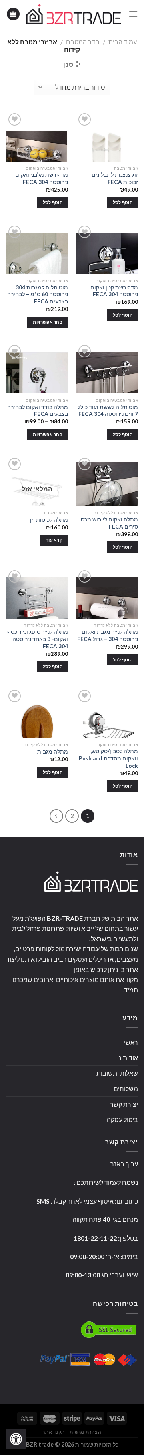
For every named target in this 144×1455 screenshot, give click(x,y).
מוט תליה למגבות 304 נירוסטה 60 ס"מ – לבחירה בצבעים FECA (37, 294)
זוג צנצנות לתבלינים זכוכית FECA (115, 178)
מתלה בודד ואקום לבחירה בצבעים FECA (37, 410)
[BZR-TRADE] (73, 14)
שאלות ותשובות (117, 1073)
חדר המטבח (83, 42)
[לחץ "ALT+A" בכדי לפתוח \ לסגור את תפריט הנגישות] (16, 1439)
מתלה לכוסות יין (49, 520)
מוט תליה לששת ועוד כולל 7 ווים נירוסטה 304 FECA (108, 410)
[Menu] (133, 14)
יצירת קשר (124, 1104)
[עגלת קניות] (13, 14)
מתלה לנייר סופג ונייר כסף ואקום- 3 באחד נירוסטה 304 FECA (37, 639)
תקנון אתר (53, 1432)
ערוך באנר (124, 1164)
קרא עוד (54, 540)
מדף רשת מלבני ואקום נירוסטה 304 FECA (41, 178)
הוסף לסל (123, 202)
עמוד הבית (122, 42)
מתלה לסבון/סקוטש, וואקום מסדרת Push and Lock (108, 758)
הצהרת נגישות (85, 1432)
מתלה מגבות (52, 751)
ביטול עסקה (122, 1119)
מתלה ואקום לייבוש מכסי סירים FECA (108, 523)
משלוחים (126, 1088)
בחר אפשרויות (47, 322)
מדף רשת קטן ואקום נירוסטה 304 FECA (114, 291)
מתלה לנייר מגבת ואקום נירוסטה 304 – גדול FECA (107, 635)
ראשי (131, 1042)
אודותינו (127, 1058)
